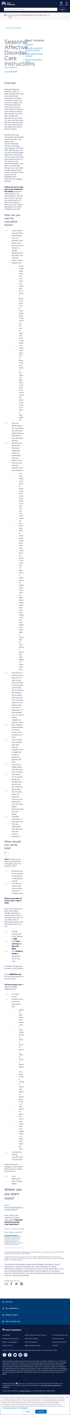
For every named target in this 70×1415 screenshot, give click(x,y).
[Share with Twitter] (16, 1284)
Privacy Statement (22, 1408)
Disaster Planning (57, 1338)
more (10, 17)
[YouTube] (15, 1355)
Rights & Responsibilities (32, 1345)
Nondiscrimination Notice (10, 1338)
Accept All (41, 1411)
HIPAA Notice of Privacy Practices (35, 1335)
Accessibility (6, 1335)
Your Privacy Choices (31, 1338)
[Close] (67, 1397)
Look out (10, 15)
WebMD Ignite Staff (15, 1232)
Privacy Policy (17, 1259)
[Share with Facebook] (11, 1284)
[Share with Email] (6, 1284)
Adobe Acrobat (24, 1391)
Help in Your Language (9, 1342)
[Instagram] (25, 1355)
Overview (29, 44)
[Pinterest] (20, 1355)
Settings (27, 1411)
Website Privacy (7, 1345)
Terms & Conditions (31, 1342)
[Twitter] (4, 1355)
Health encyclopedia (13, 28)
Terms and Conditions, (10, 1408)
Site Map (55, 1345)
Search (62, 9)
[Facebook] (9, 1355)
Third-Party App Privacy (60, 1335)
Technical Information (59, 1342)
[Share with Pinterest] (21, 1284)
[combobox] (30, 9)
